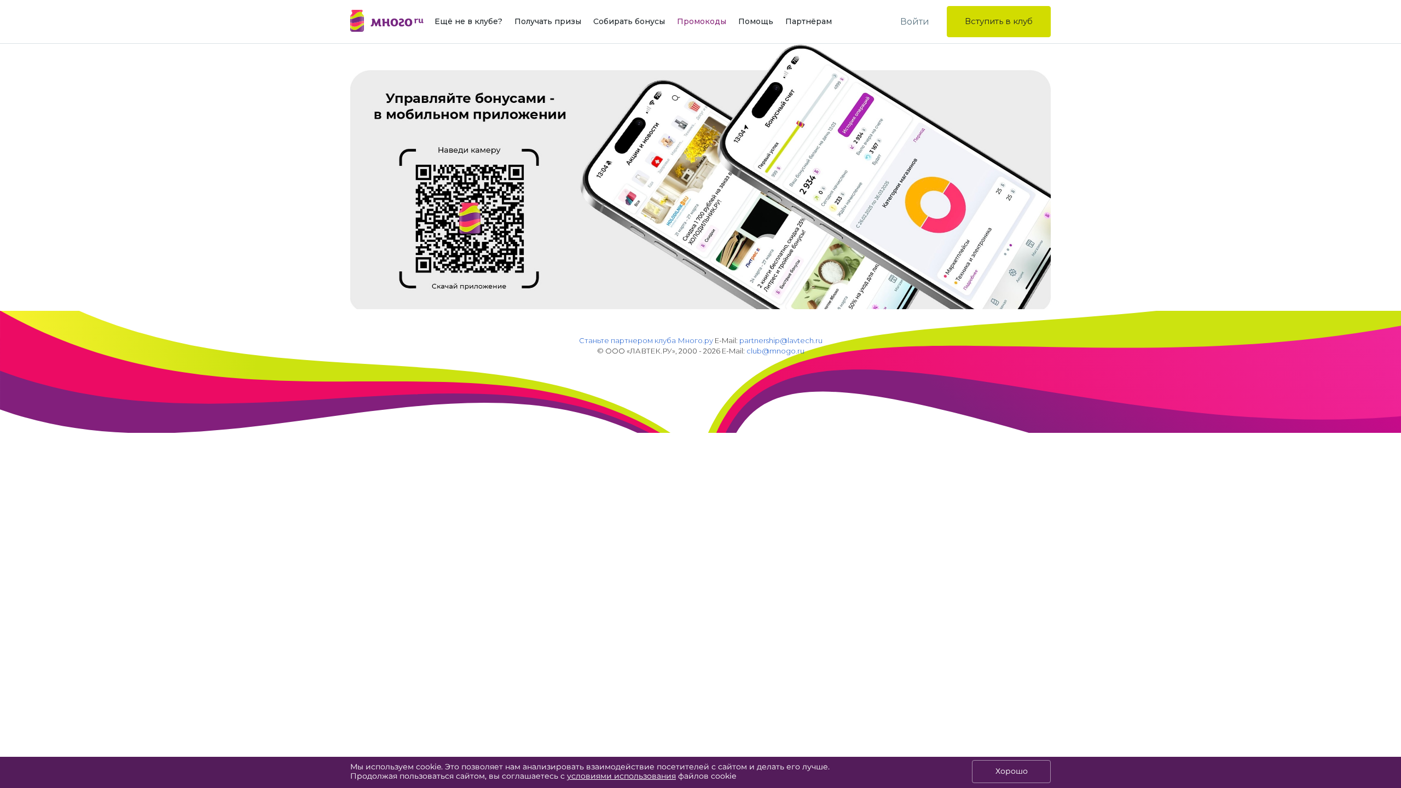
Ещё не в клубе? (468, 21)
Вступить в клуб (999, 21)
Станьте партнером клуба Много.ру (646, 340)
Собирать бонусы (629, 21)
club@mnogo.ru (775, 350)
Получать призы (547, 21)
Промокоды (701, 21)
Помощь (755, 21)
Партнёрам (808, 21)
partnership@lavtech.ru (781, 340)
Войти (914, 21)
